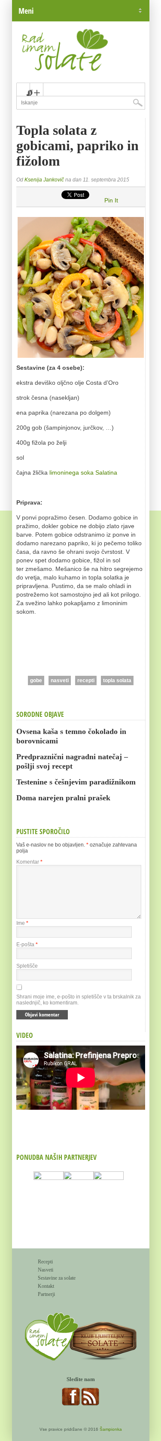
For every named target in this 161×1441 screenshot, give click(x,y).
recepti (85, 680)
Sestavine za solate (57, 1278)
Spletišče (27, 966)
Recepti (45, 1262)
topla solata (117, 680)
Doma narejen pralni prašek (63, 797)
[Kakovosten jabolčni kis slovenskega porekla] (109, 1199)
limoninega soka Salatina (83, 472)
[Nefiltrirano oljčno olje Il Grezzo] (48, 1199)
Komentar (29, 862)
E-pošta (27, 945)
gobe (36, 680)
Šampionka (111, 1429)
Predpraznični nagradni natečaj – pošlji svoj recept (72, 761)
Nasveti (45, 1270)
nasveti (60, 680)
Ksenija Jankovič (44, 180)
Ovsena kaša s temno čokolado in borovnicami (71, 736)
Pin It (111, 200)
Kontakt (46, 1286)
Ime (22, 923)
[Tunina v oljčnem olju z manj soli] (79, 1199)
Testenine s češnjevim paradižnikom (76, 782)
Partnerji (46, 1294)
